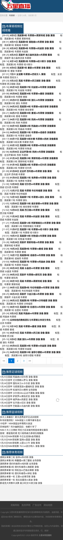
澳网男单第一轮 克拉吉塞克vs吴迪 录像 (19, 479)
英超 (18, 83)
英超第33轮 (9, 122)
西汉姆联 (11, 83)
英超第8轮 (9, 258)
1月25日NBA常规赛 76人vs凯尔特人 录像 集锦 (22, 446)
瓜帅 (2, 323)
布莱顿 (18, 38)
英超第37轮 (11, 90)
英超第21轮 (11, 180)
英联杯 (7, 57)
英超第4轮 (9, 51)
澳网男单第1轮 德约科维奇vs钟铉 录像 (18, 473)
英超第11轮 (16, 232)
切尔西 (28, 167)
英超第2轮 (11, 64)
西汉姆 (3, 213)
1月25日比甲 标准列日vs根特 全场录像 (18, 389)
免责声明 (26, 505)
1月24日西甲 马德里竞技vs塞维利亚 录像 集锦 (22, 386)
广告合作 (37, 505)
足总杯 (7, 174)
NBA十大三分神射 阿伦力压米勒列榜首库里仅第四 (24, 429)
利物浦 (28, 148)
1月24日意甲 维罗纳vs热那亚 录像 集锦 (19, 399)
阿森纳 (21, 129)
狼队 (18, 103)
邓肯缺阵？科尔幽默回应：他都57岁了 (18, 426)
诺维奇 (28, 135)
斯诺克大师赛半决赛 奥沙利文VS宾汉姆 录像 (21, 483)
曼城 (18, 116)
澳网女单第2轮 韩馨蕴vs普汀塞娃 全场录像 (20, 460)
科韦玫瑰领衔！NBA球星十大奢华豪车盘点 (20, 420)
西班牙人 (14, 77)
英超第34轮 (11, 109)
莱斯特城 (26, 38)
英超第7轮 (9, 264)
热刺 (18, 122)
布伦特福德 (21, 193)
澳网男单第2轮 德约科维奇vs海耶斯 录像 (19, 466)
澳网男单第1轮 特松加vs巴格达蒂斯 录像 (19, 470)
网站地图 (48, 505)
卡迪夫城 (15, 297)
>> (30, 360)
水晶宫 (8, 271)
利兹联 (25, 51)
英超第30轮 (9, 116)
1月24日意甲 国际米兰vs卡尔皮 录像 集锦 (20, 383)
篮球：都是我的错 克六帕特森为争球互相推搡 (21, 433)
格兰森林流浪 (17, 57)
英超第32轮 (11, 129)
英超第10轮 (11, 239)
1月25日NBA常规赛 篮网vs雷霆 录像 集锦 (20, 439)
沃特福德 (28, 303)
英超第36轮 (9, 96)
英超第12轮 (16, 226)
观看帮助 (15, 505)
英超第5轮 (9, 45)
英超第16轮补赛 (14, 142)
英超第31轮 (11, 135)
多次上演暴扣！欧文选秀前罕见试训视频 (19, 416)
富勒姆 (18, 45)
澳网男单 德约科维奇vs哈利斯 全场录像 (19, 463)
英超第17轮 (9, 200)
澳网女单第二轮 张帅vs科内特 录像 (16, 457)
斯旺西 (14, 277)
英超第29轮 (11, 148)
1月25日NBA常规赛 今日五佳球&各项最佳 (20, 436)
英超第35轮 (9, 103)
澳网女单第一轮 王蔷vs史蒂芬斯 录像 (17, 476)
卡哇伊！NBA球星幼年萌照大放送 (16, 423)
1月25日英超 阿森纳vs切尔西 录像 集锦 (19, 376)
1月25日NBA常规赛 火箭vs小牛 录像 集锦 (20, 442)
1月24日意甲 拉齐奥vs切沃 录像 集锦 (17, 402)
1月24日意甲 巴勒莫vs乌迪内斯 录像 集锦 (20, 405)
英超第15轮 (16, 206)
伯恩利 (18, 310)
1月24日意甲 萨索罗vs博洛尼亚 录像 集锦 (20, 396)
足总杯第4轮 (10, 154)
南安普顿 (29, 109)
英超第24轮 (11, 167)
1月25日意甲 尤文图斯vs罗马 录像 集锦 (19, 380)
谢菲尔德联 (28, 355)
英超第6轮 (9, 38)
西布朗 (14, 174)
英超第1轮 (5, 70)
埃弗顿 (21, 180)
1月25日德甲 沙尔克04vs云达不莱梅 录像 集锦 (22, 392)
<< (4, 360)
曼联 (12, 70)
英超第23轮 (11, 161)
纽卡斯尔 (28, 64)
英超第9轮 (9, 251)
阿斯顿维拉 (28, 226)
